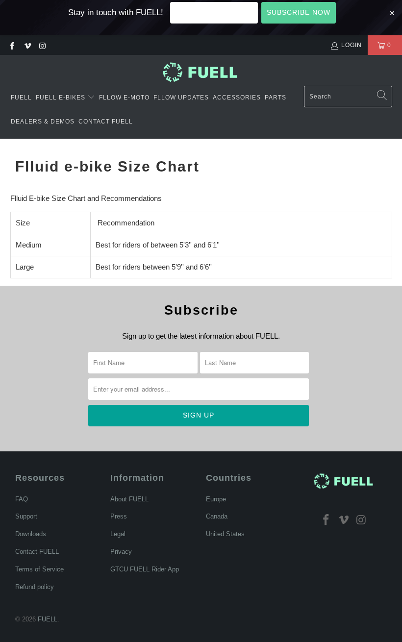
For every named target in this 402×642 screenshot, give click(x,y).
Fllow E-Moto (124, 97)
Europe (216, 499)
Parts (275, 97)
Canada (216, 516)
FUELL (21, 97)
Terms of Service (39, 569)
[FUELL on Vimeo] (27, 45)
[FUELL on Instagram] (42, 45)
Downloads (30, 534)
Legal (118, 534)
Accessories (237, 97)
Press (118, 516)
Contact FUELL (105, 121)
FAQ (21, 499)
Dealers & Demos (43, 121)
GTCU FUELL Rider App (144, 569)
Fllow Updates (181, 97)
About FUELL (129, 499)
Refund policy (34, 587)
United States (225, 534)
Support (26, 516)
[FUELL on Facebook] (11, 45)
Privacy (121, 551)
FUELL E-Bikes (61, 97)
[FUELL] (201, 72)
